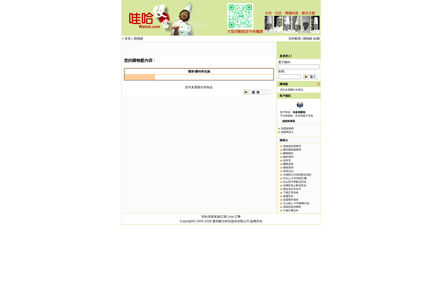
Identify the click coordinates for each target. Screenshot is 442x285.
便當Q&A (288, 171)
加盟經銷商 (287, 128)
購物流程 (288, 164)
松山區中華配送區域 (294, 181)
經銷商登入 (287, 132)
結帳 (317, 38)
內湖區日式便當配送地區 (297, 174)
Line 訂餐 (234, 216)
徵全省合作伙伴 (292, 189)
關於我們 (288, 156)
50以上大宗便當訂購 (295, 178)
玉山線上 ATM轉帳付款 (296, 203)
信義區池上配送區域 (294, 185)
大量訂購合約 (291, 210)
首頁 (128, 38)
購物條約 (288, 153)
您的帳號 (295, 38)
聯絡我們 (288, 167)
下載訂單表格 (291, 192)
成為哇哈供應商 (292, 206)
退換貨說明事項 (292, 146)
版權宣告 (288, 196)
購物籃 (138, 38)
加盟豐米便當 (291, 199)
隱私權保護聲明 (292, 149)
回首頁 (287, 160)
